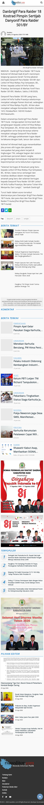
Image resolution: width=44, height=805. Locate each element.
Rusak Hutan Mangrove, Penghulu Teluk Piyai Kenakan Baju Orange (29, 695)
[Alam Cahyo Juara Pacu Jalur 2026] (7, 721)
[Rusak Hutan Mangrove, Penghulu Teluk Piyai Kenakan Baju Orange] (7, 698)
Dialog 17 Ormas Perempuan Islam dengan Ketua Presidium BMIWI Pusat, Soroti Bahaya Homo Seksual (25, 582)
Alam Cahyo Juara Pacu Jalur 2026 (27, 717)
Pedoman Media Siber (9, 787)
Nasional (18, 410)
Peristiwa (18, 427)
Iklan (3, 781)
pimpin (18, 219)
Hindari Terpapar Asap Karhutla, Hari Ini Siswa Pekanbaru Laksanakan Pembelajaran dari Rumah (28, 730)
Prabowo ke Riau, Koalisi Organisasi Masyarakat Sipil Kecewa (27, 707)
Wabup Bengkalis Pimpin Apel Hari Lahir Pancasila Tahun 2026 (28, 274)
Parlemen (18, 358)
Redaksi (4, 778)
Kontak (4, 790)
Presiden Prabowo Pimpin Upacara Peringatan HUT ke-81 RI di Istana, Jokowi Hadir (27, 232)
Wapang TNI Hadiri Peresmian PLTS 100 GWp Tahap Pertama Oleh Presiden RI (24, 573)
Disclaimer (5, 784)
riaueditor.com (13, 802)
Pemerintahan (20, 323)
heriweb (41, 802)
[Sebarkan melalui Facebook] (2, 210)
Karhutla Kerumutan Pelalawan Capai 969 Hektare (25, 434)
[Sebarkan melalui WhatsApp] (10, 210)
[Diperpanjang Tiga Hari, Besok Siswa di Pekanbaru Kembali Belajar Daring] (22, 676)
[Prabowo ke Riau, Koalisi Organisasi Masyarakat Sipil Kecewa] (7, 709)
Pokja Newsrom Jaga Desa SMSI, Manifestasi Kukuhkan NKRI (28, 416)
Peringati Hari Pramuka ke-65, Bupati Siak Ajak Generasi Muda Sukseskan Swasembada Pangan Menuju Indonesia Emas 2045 (25, 557)
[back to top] (40, 797)
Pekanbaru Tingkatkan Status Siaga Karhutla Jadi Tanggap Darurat (28, 399)
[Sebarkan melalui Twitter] (6, 210)
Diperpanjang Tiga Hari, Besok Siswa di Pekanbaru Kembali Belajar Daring (21, 684)
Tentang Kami (7, 775)
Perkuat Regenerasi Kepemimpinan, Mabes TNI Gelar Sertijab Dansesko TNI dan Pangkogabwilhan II (29, 254)
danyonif (10, 219)
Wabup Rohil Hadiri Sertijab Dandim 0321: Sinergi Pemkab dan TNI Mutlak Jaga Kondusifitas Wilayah (28, 243)
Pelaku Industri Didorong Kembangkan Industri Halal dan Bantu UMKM (27, 364)
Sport (16, 375)
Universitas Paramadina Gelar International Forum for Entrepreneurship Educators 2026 (25, 590)
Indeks (4, 793)
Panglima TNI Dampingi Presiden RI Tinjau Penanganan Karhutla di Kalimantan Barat (22, 565)
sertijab (26, 219)
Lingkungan (19, 341)
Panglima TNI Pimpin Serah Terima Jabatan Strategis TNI (27, 285)
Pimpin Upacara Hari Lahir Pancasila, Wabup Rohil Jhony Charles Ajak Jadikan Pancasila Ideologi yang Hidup (28, 265)
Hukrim (17, 445)
